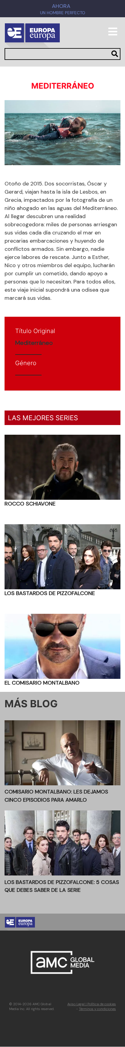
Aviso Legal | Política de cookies (91, 1004)
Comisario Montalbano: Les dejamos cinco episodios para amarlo (56, 795)
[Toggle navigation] (112, 34)
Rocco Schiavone (30, 503)
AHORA (61, 6)
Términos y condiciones (97, 1009)
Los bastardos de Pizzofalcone (50, 593)
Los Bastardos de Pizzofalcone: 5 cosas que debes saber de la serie (62, 886)
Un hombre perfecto (62, 12)
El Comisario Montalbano (42, 682)
